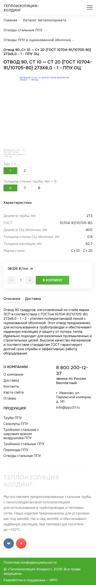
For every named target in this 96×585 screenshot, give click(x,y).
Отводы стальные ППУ (23, 30)
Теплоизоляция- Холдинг (21, 8)
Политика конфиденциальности (30, 562)
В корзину (52, 280)
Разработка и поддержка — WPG (31, 580)
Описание (12, 299)
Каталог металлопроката (44, 20)
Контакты (11, 386)
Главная (10, 20)
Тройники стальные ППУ (24, 444)
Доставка (33, 299)
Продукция (15, 408)
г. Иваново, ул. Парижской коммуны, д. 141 (74, 397)
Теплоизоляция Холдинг (31, 481)
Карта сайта (14, 392)
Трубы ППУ (13, 418)
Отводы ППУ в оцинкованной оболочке (37, 40)
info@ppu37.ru (68, 407)
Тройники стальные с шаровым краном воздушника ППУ (21, 434)
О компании (16, 367)
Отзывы (10, 398)
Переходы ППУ (16, 450)
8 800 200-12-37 (72, 375)
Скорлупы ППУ (16, 424)
